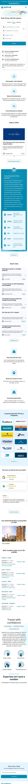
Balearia (4, 597)
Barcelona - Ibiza (7, 591)
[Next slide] (27, 500)
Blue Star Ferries (6, 564)
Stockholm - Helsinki (8, 603)
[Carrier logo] (7, 421)
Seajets (10, 565)
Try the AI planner (13, 3)
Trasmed (4, 599)
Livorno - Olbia (6, 581)
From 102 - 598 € (20, 573)
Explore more (14, 340)
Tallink (3, 609)
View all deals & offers (14, 161)
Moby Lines (12, 587)
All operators (14, 461)
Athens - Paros (6, 558)
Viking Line (8, 609)
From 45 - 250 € (21, 606)
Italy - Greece (6, 569)
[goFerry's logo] (6, 7)
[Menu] (26, 7)
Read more (14, 255)
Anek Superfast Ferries (7, 575)
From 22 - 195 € (21, 584)
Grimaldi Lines (5, 577)
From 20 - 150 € (21, 561)
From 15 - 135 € (21, 595)
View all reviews (14, 512)
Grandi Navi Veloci (10, 597)
